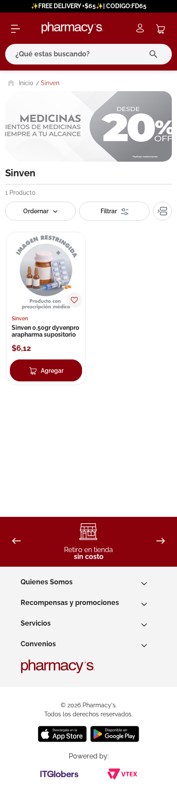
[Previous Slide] (16, 541)
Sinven (50, 83)
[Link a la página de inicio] (19, 83)
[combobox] (88, 54)
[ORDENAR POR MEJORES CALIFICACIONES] (40, 211)
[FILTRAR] (114, 211)
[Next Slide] (160, 541)
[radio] (162, 211)
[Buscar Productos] (155, 54)
